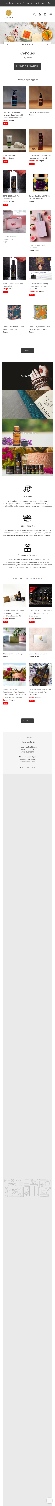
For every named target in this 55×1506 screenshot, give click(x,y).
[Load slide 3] (27, 44)
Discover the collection (27, 66)
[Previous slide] (7, 44)
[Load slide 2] (25, 44)
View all (27, 350)
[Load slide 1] (23, 44)
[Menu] (50, 14)
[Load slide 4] (30, 44)
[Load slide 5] (32, 44)
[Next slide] (47, 44)
